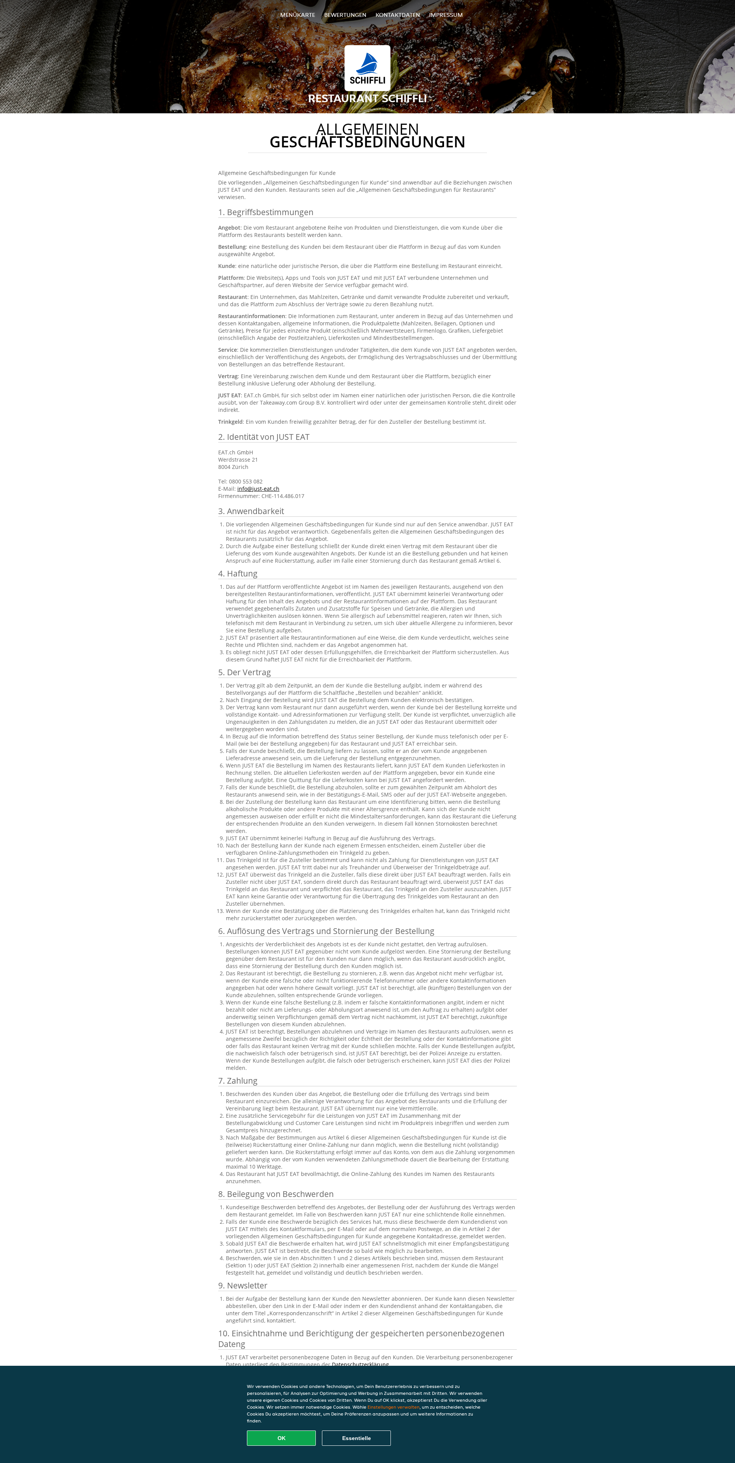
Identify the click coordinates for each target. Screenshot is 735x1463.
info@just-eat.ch (258, 488)
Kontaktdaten (398, 15)
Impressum (446, 15)
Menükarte (297, 15)
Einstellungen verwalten (394, 1407)
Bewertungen (345, 15)
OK (282, 1438)
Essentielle (356, 1438)
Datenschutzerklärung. (361, 1364)
